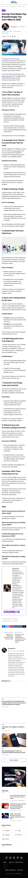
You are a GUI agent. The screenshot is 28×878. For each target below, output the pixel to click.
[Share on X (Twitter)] (10, 36)
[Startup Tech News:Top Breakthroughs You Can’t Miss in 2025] (14, 48)
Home (4, 862)
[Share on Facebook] (8, 36)
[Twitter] (10, 612)
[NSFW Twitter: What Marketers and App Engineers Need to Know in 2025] (5, 815)
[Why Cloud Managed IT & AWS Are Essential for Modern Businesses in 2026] (14, 740)
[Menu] (2, 2)
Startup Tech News (7, 76)
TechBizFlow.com (18, 873)
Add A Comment (14, 760)
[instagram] (16, 612)
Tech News (15, 620)
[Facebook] (7, 612)
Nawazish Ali (14, 26)
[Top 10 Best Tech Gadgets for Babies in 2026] (14, 716)
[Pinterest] (14, 612)
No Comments (18, 31)
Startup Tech (14, 618)
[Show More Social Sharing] (17, 36)
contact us (20, 870)
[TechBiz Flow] (14, 2)
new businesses (17, 151)
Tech (4, 10)
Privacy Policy (19, 862)
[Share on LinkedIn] (15, 36)
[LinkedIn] (12, 612)
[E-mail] (5, 612)
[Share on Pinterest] (12, 36)
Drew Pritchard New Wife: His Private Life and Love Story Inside (18, 797)
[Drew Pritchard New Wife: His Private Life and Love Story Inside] (5, 797)
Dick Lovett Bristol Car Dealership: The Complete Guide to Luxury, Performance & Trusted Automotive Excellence (14, 703)
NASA (23, 332)
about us (11, 862)
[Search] (26, 2)
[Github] (19, 612)
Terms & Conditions (10, 870)
